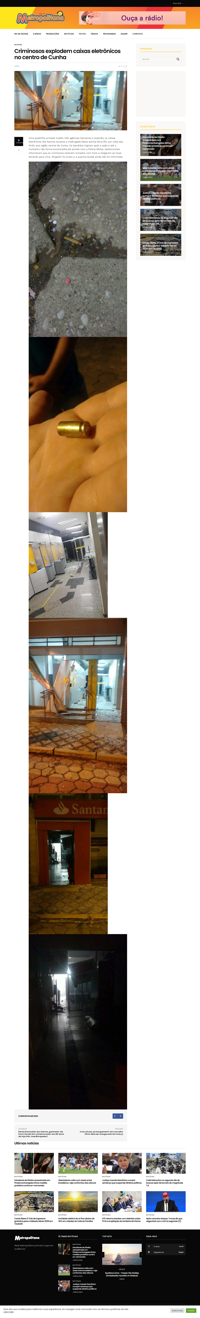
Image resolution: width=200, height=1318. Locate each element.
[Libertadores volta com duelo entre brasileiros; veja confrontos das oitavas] (78, 1163)
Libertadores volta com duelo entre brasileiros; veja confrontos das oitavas (160, 171)
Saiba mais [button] (177, 1310)
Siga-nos (177, 3)
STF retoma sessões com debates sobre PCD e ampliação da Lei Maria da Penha (121, 1220)
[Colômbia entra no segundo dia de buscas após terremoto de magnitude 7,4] (166, 1163)
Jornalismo (147, 152)
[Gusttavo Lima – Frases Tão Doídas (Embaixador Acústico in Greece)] (122, 1254)
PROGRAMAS (109, 33)
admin (16, 66)
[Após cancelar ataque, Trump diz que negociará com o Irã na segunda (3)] (166, 1201)
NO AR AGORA (21, 33)
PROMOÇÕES (52, 33)
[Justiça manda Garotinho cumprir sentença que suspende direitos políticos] (122, 1163)
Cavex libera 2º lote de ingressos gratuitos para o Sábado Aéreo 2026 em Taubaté (160, 245)
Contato (138, 33)
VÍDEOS (94, 33)
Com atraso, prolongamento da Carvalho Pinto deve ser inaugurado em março (101, 1132)
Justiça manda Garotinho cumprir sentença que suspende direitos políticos (160, 195)
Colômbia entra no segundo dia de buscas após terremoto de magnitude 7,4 (159, 220)
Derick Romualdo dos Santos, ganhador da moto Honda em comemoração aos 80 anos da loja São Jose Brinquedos (41, 1134)
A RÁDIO (37, 33)
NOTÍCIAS (69, 33)
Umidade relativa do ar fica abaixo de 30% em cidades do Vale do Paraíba (76, 1220)
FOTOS (82, 33)
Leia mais (9, 1312)
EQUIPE (124, 33)
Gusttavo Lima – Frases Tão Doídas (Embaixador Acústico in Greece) (122, 1274)
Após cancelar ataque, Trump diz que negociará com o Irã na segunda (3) (164, 1220)
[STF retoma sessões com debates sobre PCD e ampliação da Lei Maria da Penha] (122, 1201)
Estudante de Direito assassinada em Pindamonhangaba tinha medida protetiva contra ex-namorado (158, 143)
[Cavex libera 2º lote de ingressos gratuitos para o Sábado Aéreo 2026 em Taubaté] (34, 1201)
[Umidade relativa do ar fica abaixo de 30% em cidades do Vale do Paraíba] (78, 1201)
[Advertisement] (162, 93)
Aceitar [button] (191, 1310)
